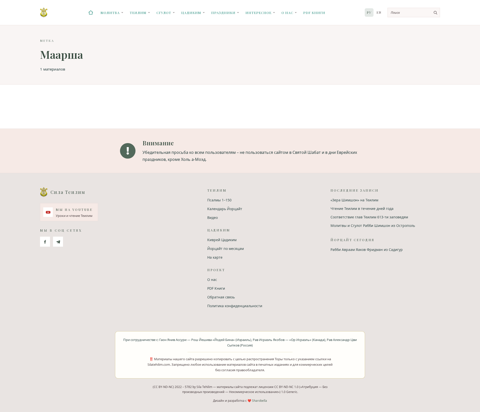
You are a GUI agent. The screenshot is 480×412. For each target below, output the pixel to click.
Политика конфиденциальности (234, 305)
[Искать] (435, 12)
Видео (212, 217)
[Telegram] (58, 242)
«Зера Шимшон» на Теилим (354, 200)
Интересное (259, 12)
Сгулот (163, 12)
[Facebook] (45, 242)
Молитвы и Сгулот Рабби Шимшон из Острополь (372, 225)
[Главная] (91, 12)
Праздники (223, 12)
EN (379, 12)
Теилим (138, 12)
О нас (287, 12)
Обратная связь (221, 297)
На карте (214, 257)
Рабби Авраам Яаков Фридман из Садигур (366, 249)
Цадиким (191, 12)
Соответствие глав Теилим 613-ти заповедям (369, 217)
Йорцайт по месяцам (225, 248)
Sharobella (259, 400)
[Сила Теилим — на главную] (44, 12)
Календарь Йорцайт (224, 208)
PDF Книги (314, 12)
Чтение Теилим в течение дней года (362, 208)
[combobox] (414, 12)
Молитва (110, 12)
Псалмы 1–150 (219, 200)
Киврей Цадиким (221, 239)
